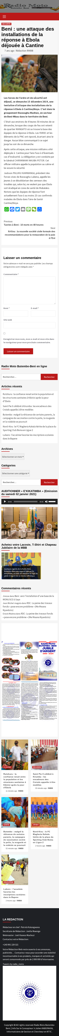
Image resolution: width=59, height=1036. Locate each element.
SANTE (6, 825)
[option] (21, 565)
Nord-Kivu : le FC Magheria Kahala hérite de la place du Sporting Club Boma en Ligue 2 (29, 428)
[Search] (54, 17)
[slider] (52, 501)
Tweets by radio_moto (13, 964)
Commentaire (11, 274)
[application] (29, 501)
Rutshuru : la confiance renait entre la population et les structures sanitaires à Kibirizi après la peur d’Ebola (28, 398)
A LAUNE (7, 767)
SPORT (36, 825)
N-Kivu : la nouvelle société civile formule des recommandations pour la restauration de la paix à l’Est (30, 233)
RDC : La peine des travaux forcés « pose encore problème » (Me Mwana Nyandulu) (27, 607)
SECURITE (6, 24)
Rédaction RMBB (24, 50)
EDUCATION (8, 882)
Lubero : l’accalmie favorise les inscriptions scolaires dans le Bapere (28, 436)
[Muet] (46, 501)
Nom (6, 308)
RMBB (20, 791)
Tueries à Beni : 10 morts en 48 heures (23, 223)
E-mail (35, 308)
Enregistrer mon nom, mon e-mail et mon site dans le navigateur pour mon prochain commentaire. (28, 341)
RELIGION (37, 767)
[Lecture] (5, 501)
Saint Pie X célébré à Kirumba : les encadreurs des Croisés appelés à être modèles (27, 408)
